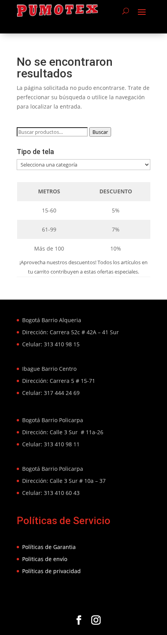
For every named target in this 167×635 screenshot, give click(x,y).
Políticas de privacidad (51, 571)
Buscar (100, 131)
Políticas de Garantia (49, 547)
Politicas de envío (44, 559)
